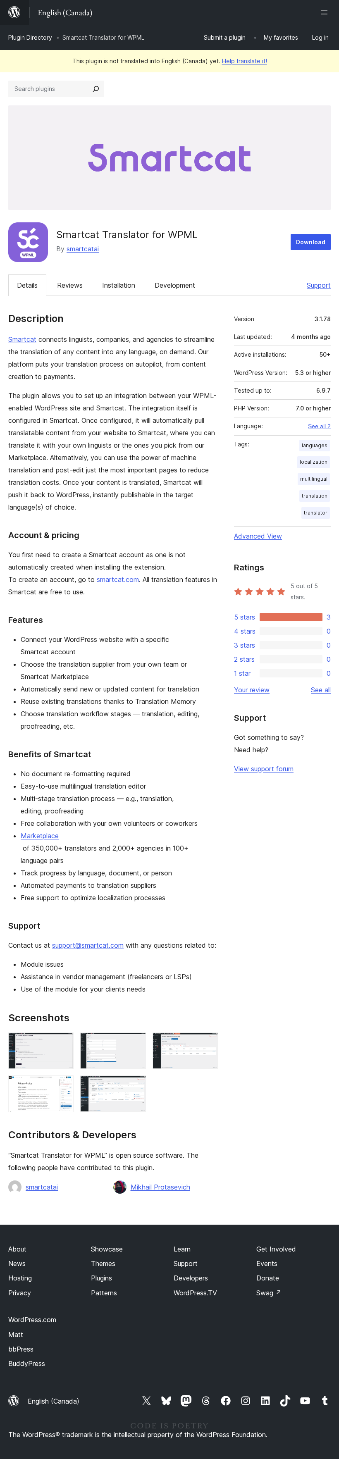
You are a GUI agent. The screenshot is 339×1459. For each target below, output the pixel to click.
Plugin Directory (30, 37)
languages (314, 445)
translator (315, 513)
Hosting (20, 1278)
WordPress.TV (195, 1293)
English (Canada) (53, 1401)
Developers (191, 1278)
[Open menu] (326, 12)
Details (27, 285)
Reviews (70, 285)
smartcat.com (118, 579)
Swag (269, 1293)
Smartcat (22, 339)
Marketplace (40, 836)
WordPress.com (32, 1320)
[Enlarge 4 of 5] (62, 1086)
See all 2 (319, 426)
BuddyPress (26, 1363)
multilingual (313, 479)
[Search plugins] (96, 89)
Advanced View (258, 536)
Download (310, 242)
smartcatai (83, 249)
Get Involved (276, 1249)
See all (321, 690)
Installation (118, 285)
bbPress (20, 1349)
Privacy (19, 1293)
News (17, 1263)
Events (266, 1263)
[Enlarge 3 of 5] (207, 1043)
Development (175, 285)
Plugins (101, 1278)
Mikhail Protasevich (160, 1187)
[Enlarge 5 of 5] (135, 1086)
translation (314, 496)
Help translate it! (244, 60)
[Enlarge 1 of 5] (62, 1043)
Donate (267, 1278)
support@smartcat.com (88, 945)
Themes (103, 1263)
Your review (252, 690)
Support (319, 285)
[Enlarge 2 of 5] (135, 1043)
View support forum (264, 769)
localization (313, 462)
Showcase (107, 1249)
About (17, 1249)
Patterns (104, 1293)
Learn (182, 1249)
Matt (15, 1334)
